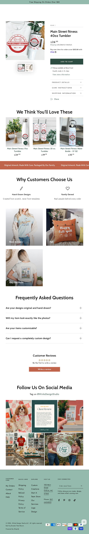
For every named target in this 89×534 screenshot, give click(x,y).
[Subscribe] (82, 485)
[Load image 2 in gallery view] (28, 67)
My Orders (10, 485)
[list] (44, 193)
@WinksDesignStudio (48, 394)
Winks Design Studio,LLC (20, 523)
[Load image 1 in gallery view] (21, 67)
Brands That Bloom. (17, 526)
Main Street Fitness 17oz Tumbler (17, 149)
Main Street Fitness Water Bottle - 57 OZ (71, 149)
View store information (61, 74)
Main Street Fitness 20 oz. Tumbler (44, 149)
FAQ (8, 497)
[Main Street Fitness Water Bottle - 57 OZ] (71, 132)
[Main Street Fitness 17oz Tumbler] (17, 132)
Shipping (53, 45)
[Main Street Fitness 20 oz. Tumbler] (44, 132)
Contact (9, 489)
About (8, 493)
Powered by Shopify (12, 529)
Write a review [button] (44, 369)
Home (52, 25)
